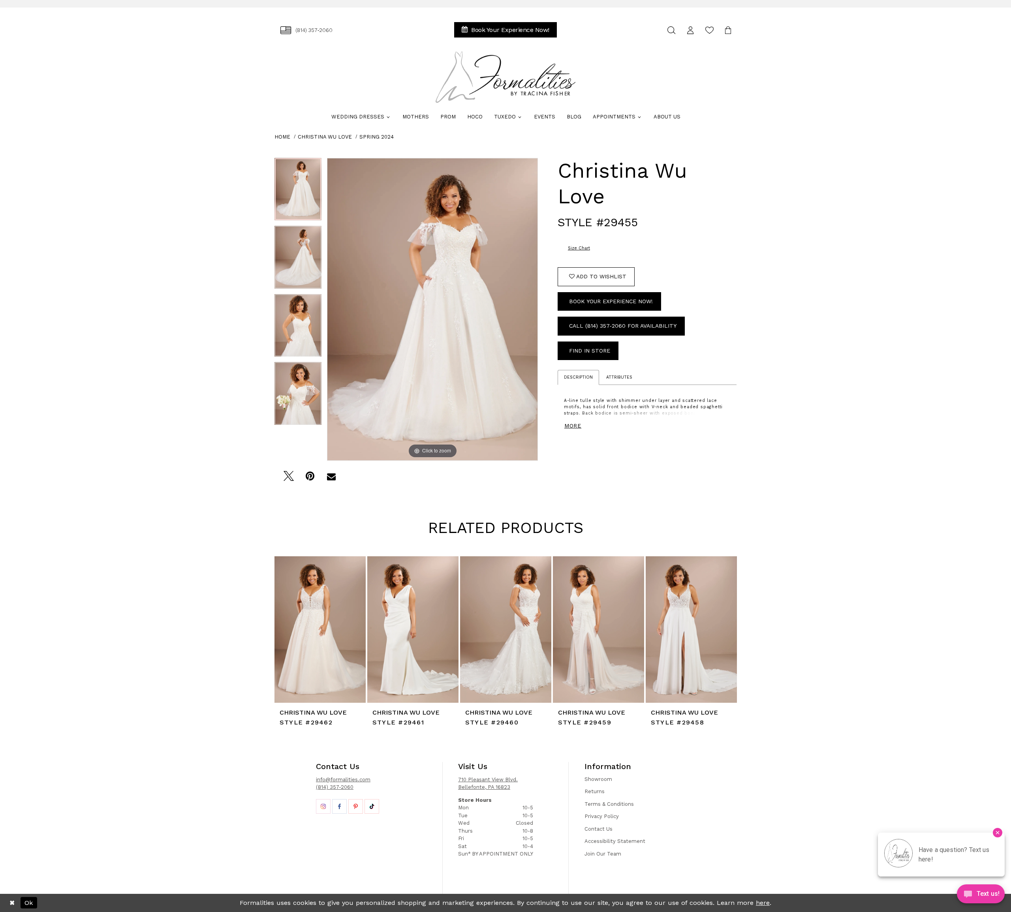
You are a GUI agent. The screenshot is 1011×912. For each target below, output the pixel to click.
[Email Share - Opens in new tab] (331, 478)
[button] (690, 30)
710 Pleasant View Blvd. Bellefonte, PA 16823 (488, 783)
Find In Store (589, 350)
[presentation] (320, 629)
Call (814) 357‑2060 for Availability (623, 326)
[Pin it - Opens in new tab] (310, 478)
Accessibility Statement (614, 841)
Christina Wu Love (325, 137)
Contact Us (598, 829)
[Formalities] (505, 77)
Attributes (619, 377)
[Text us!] (981, 896)
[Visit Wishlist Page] (709, 30)
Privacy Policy (601, 816)
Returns (594, 791)
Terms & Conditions (609, 804)
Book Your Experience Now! (611, 301)
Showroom (598, 779)
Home (282, 137)
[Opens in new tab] (323, 806)
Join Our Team (602, 854)
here (763, 902)
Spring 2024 (376, 137)
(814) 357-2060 (334, 787)
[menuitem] (306, 30)
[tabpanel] (297, 192)
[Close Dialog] (12, 902)
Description (578, 377)
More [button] (572, 425)
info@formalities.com (343, 780)
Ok (28, 902)
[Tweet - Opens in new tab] (288, 478)
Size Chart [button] (579, 248)
